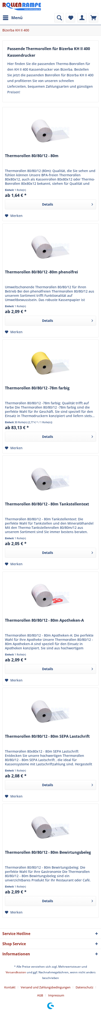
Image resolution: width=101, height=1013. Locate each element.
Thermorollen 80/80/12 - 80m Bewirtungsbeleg (48, 852)
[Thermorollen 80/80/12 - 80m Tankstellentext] (50, 479)
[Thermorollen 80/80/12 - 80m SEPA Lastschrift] (50, 711)
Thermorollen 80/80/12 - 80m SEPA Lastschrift (47, 736)
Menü (17, 17)
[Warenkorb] (93, 17)
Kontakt (10, 987)
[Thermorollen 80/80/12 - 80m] (50, 131)
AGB (40, 995)
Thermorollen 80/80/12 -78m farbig (37, 388)
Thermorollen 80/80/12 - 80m (31, 155)
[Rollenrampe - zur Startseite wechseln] (21, 6)
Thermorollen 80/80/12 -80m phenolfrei (41, 272)
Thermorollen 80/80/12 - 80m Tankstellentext (47, 504)
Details (47, 204)
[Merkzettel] (70, 17)
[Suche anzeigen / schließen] (59, 17)
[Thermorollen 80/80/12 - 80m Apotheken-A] (50, 595)
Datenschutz (84, 987)
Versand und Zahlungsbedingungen (45, 987)
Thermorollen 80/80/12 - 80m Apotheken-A (44, 620)
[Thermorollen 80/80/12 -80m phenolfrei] (50, 247)
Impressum (56, 995)
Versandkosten (16, 972)
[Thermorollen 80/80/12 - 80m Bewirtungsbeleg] (50, 827)
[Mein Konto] (82, 17)
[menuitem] (12, 17)
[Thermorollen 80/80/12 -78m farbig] (50, 363)
